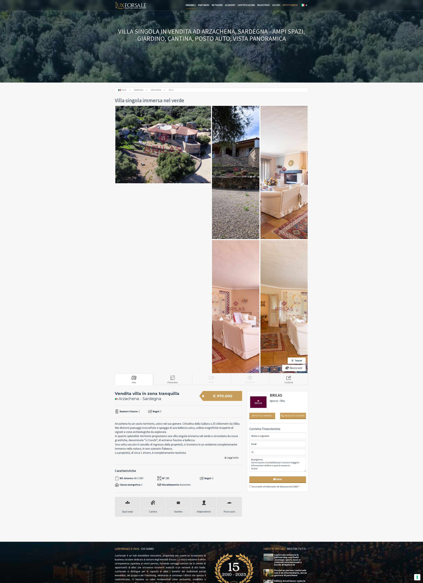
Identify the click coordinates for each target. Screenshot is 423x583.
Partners (203, 5)
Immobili (191, 5)
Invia (279, 479)
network (217, 5)
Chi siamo (147, 549)
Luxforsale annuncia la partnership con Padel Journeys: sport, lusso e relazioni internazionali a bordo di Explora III (288, 560)
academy (230, 5)
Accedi (276, 5)
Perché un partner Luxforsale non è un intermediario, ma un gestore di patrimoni (290, 573)
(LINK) (295, 486)
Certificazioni (246, 5)
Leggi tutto (232, 457)
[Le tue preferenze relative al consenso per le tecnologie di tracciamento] (417, 577)
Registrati (263, 5)
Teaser (298, 360)
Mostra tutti (296, 368)
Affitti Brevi (290, 5)
